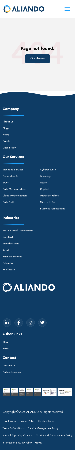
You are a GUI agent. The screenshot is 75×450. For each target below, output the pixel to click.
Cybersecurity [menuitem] (48, 170)
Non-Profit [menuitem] (8, 237)
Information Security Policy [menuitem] (17, 443)
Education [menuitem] (8, 263)
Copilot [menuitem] (44, 189)
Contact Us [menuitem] (9, 365)
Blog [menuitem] (5, 342)
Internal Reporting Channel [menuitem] (17, 435)
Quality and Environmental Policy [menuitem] (54, 435)
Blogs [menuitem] (6, 128)
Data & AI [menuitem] (8, 202)
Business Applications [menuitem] (52, 209)
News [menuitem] (6, 135)
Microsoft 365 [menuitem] (48, 202)
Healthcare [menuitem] (9, 269)
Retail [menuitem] (6, 250)
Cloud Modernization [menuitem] (15, 196)
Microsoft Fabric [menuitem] (49, 196)
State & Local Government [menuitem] (18, 230)
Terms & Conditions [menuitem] (14, 428)
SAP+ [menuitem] (6, 183)
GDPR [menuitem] (38, 443)
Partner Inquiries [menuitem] (12, 372)
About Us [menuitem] (8, 122)
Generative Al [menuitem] (10, 176)
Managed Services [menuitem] (13, 170)
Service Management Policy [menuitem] (43, 428)
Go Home (37, 58)
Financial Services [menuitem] (12, 256)
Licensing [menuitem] (45, 176)
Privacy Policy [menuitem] (27, 421)
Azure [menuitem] (43, 183)
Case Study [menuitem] (9, 148)
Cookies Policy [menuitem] (46, 421)
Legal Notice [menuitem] (10, 421)
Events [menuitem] (6, 141)
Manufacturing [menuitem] (11, 243)
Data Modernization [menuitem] (14, 189)
